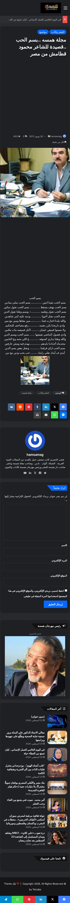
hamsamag (56, 136)
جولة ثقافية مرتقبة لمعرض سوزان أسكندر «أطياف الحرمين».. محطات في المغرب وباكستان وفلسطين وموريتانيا (24, 819)
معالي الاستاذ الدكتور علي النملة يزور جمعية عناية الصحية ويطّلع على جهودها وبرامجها (25, 736)
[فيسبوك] (63, 407)
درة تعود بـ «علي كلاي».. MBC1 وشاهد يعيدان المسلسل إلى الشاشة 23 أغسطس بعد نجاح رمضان (25, 836)
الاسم (64, 545)
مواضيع (43, 32)
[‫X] (54, 407)
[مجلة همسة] (51, 8)
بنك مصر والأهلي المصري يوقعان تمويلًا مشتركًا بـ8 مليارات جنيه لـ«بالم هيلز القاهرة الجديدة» (25, 786)
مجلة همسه (27, 393)
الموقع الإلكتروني (58, 575)
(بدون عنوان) (38, 716)
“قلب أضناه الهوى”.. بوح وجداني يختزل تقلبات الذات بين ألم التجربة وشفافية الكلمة (25, 769)
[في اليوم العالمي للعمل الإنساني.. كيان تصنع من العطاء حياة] (57, 754)
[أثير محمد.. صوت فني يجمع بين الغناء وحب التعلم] (57, 804)
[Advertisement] (35, 96)
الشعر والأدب (57, 32)
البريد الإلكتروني (59, 560)
